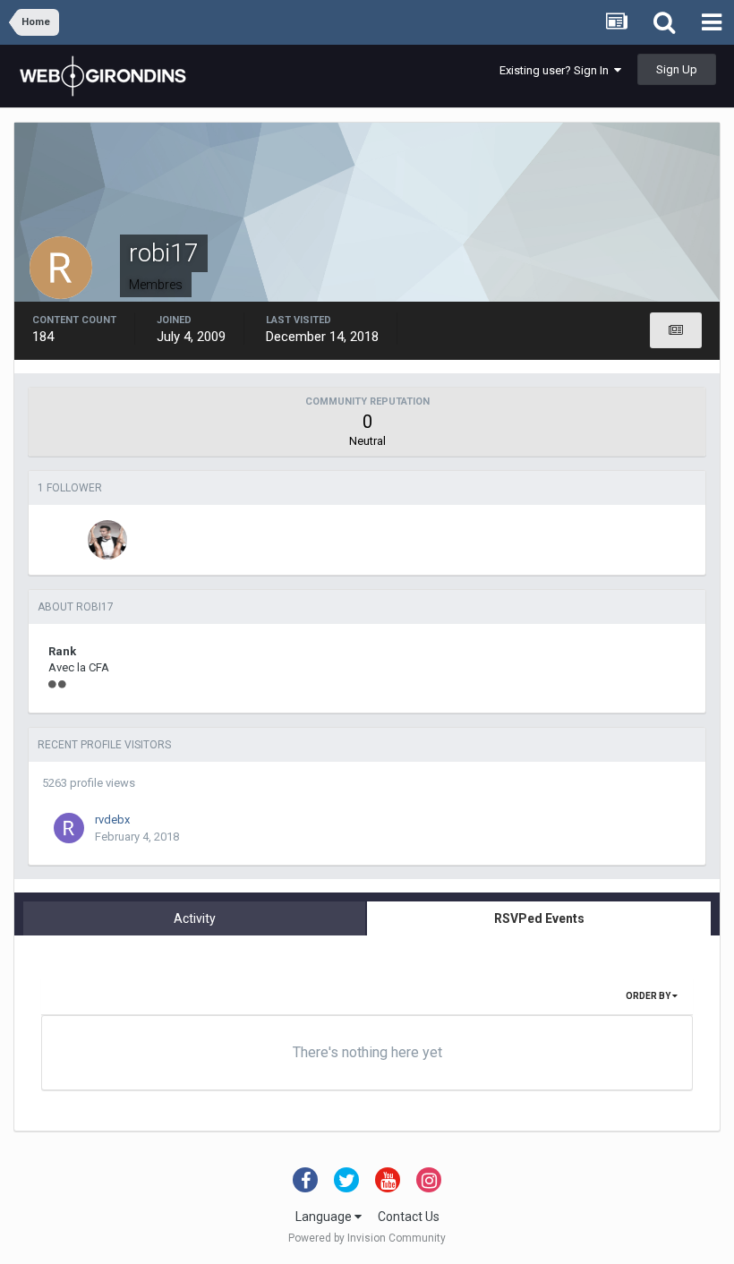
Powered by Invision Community (367, 1238)
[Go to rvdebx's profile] (69, 828)
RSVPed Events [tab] (539, 918)
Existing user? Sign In (556, 70)
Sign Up (676, 69)
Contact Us (409, 1216)
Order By (649, 996)
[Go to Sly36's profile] (107, 539)
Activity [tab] (195, 918)
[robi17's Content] (676, 330)
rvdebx (112, 819)
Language (324, 1216)
